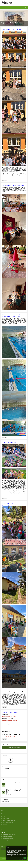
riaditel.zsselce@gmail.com (8, 836)
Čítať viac (4, 180)
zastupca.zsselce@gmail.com (8, 838)
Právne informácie (6, 818)
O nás (4, 826)
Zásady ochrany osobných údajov (9, 820)
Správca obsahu (6, 813)
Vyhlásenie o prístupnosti (7, 816)
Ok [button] (24, 858)
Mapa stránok (5, 824)
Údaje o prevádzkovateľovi (8, 822)
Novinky (4, 829)
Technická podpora (6, 814)
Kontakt (4, 827)
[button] (21, 5)
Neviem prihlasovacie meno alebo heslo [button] (14, 750)
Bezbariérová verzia (5, 858)
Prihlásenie (25, 4)
